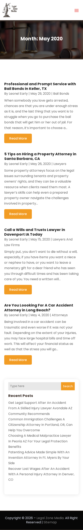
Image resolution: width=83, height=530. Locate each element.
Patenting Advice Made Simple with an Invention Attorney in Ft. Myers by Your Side (39, 457)
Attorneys (60, 315)
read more (18, 138)
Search (68, 386)
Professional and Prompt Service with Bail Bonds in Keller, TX (40, 86)
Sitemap (50, 522)
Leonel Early (18, 93)
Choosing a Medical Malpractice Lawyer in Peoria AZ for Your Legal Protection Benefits (39, 441)
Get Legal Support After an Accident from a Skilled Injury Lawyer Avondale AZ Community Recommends (40, 408)
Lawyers (59, 164)
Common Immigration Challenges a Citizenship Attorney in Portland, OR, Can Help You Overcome (40, 424)
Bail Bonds (61, 93)
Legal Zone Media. (50, 518)
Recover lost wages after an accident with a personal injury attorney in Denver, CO (41, 474)
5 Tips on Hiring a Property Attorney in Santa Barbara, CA (40, 156)
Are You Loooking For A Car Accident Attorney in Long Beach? (38, 307)
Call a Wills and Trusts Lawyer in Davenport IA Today (34, 232)
